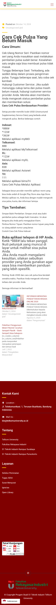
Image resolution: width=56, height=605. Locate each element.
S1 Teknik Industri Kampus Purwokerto (19, 454)
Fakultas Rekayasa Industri (14, 444)
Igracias (5, 487)
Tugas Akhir (7, 478)
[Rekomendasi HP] (13, 301)
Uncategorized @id (14, 28)
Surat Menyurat (9, 483)
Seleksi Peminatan (10, 473)
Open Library (7, 492)
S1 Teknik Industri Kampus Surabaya (18, 449)
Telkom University (10, 439)
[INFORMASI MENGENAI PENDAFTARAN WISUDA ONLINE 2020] (39, 308)
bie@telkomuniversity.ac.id (15, 421)
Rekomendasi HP (9, 308)
